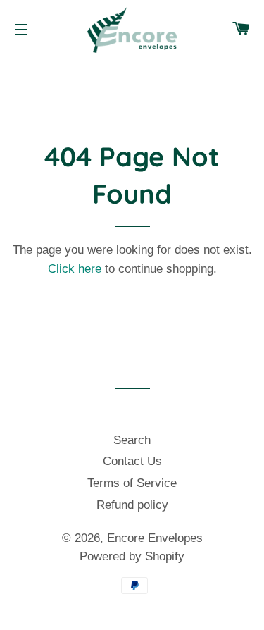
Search (132, 440)
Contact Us (132, 461)
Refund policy (132, 505)
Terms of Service (132, 483)
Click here (74, 269)
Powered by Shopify (132, 556)
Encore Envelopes (155, 538)
